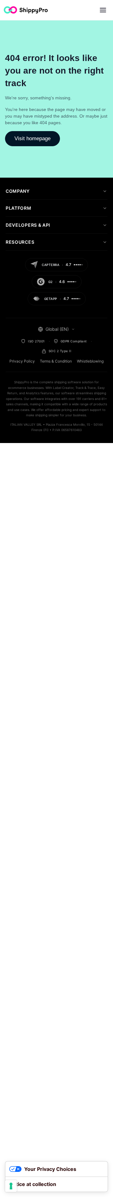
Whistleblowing (90, 361)
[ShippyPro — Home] (26, 10)
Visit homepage (32, 138)
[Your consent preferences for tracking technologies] (11, 1186)
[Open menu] (103, 10)
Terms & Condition (56, 361)
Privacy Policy (22, 361)
